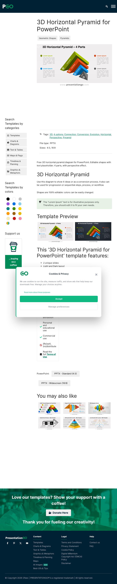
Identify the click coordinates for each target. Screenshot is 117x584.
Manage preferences (58, 306)
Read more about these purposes (37, 292)
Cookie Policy (67, 550)
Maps (35, 561)
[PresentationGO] (7, 6)
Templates (38, 542)
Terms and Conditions (71, 542)
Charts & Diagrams (42, 546)
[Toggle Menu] (113, 6)
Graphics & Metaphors (43, 553)
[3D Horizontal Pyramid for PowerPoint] (56, 232)
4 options (58, 134)
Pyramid (67, 137)
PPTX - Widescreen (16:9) (54, 383)
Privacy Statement (70, 546)
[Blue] (14, 204)
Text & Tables (39, 550)
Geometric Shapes (47, 38)
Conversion (83, 134)
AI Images (38, 564)
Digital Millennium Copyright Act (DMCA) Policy (71, 556)
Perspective (56, 137)
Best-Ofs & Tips (40, 568)
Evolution (94, 134)
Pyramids (64, 38)
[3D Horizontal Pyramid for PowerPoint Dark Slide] (93, 232)
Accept (58, 299)
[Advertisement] (76, 106)
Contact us (95, 542)
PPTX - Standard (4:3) (65, 373)
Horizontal (106, 134)
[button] (96, 274)
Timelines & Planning (42, 557)
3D (51, 134)
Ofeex (25, 578)
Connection (70, 134)
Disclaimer (66, 563)
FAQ (91, 546)
